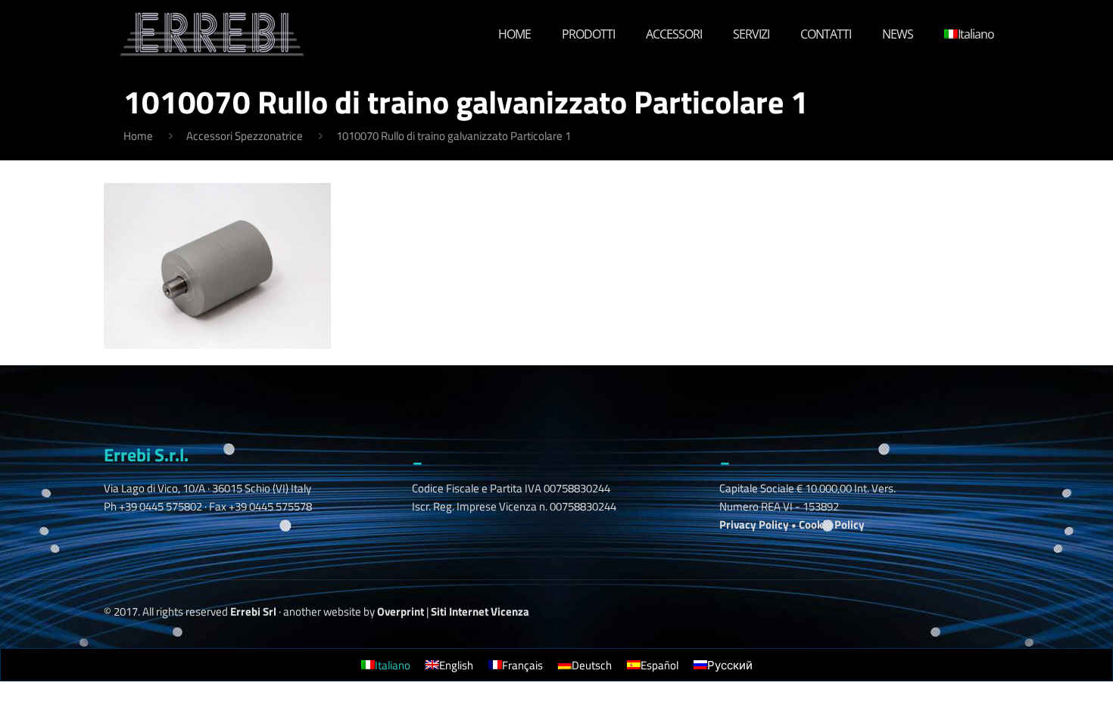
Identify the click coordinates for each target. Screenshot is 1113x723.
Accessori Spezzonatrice (244, 135)
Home (138, 135)
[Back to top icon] (1025, 684)
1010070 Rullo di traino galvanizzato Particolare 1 (453, 135)
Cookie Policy (832, 524)
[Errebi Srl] (212, 34)
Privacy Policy (754, 524)
